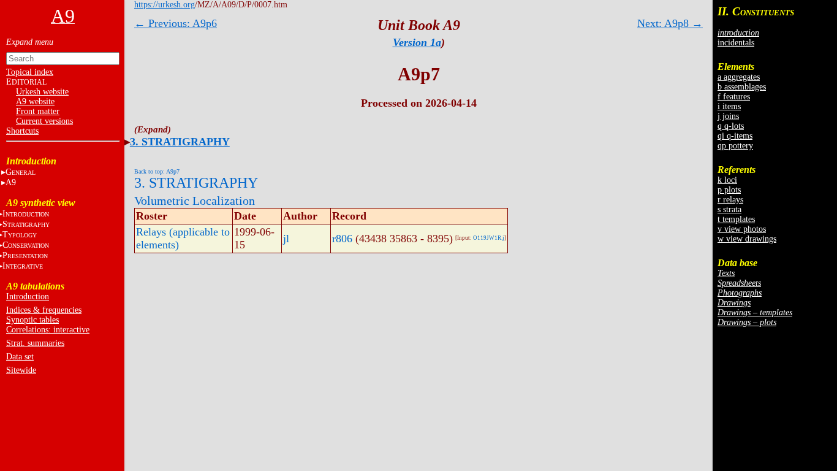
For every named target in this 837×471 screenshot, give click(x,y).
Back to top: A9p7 (157, 171)
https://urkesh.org (164, 4)
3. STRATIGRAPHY (180, 142)
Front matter (37, 111)
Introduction (27, 296)
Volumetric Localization (194, 200)
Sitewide (21, 370)
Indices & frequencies (43, 310)
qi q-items (735, 135)
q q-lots (731, 126)
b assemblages (742, 86)
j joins (728, 116)
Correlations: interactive (47, 329)
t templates (736, 219)
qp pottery (735, 145)
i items (729, 106)
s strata (729, 209)
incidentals (736, 42)
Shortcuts (22, 131)
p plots (729, 189)
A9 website (35, 101)
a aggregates (739, 77)
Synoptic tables (32, 319)
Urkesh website (42, 91)
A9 (11, 182)
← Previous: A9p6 (175, 23)
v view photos (742, 229)
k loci (727, 180)
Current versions (44, 121)
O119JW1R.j (488, 238)
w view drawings (747, 238)
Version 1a (417, 42)
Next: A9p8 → (670, 23)
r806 (342, 238)
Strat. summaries (35, 343)
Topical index (29, 72)
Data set (20, 356)
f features (734, 96)
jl (286, 238)
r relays (730, 199)
